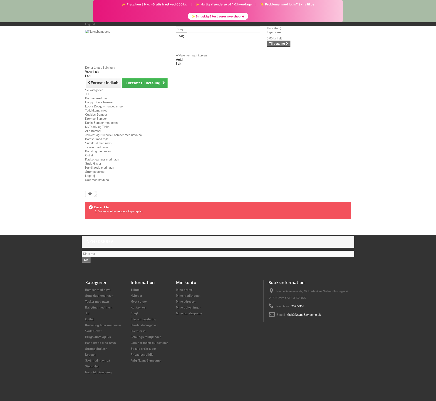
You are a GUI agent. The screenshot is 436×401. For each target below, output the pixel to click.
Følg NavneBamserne (146, 360)
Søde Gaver (93, 163)
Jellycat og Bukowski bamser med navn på (113, 135)
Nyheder (136, 295)
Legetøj (90, 175)
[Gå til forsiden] (90, 194)
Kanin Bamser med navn (101, 122)
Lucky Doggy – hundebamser (104, 106)
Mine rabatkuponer (189, 313)
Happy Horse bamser (99, 102)
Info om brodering (143, 319)
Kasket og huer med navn (102, 159)
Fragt (134, 313)
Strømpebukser (95, 171)
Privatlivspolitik (142, 354)
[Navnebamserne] (127, 45)
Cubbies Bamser (96, 114)
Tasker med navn (96, 147)
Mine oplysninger (188, 307)
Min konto (186, 282)
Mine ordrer (184, 290)
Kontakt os (138, 307)
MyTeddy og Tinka (97, 127)
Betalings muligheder (146, 337)
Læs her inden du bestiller (149, 343)
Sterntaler (92, 366)
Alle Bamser (93, 131)
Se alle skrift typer (143, 348)
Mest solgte (139, 301)
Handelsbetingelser (144, 325)
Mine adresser (186, 301)
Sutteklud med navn (98, 143)
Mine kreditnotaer (188, 295)
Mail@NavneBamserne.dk (304, 314)
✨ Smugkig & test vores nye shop (218, 16)
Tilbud (135, 290)
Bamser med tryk (96, 139)
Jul (87, 94)
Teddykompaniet (96, 110)
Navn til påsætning (98, 372)
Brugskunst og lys (98, 337)
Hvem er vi (138, 331)
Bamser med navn (97, 98)
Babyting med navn (98, 151)
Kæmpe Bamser (96, 118)
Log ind (90, 24)
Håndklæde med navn (99, 167)
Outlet (89, 155)
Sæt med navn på (97, 180)
